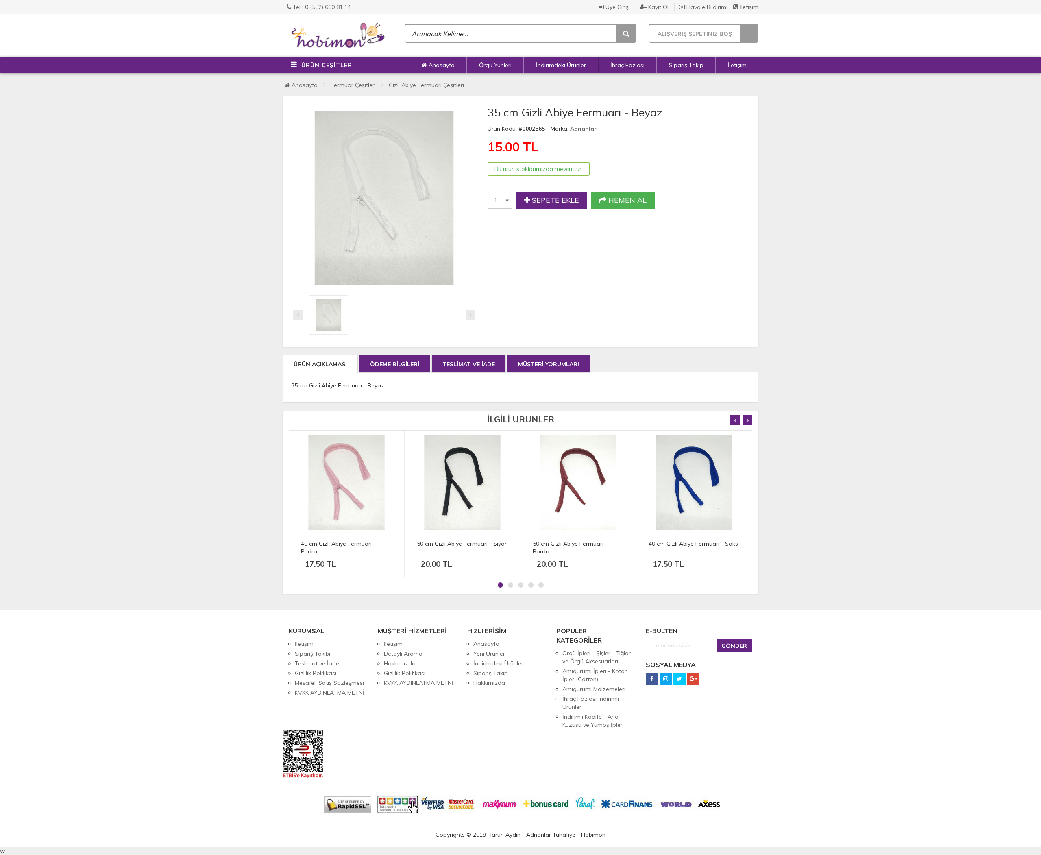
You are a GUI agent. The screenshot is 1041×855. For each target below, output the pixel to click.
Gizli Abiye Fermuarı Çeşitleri (426, 85)
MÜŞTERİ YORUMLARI (548, 364)
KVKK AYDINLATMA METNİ (329, 692)
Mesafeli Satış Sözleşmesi (329, 683)
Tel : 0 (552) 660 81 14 (321, 7)
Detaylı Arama (403, 653)
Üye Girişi (617, 7)
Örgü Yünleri (495, 65)
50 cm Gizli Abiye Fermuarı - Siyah (462, 543)
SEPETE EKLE (554, 200)
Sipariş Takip (686, 65)
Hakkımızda (400, 663)
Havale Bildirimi (706, 7)
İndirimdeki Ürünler (561, 65)
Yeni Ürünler (489, 653)
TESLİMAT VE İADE (468, 364)
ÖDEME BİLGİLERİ (394, 364)
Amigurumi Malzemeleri (593, 689)
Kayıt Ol (658, 7)
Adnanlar (583, 128)
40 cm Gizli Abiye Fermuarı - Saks (693, 543)
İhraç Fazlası (627, 65)
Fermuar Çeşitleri (353, 85)
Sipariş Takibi (312, 653)
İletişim (748, 7)
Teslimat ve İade (317, 663)
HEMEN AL (626, 200)
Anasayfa (441, 65)
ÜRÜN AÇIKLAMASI (320, 364)
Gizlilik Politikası (315, 673)
